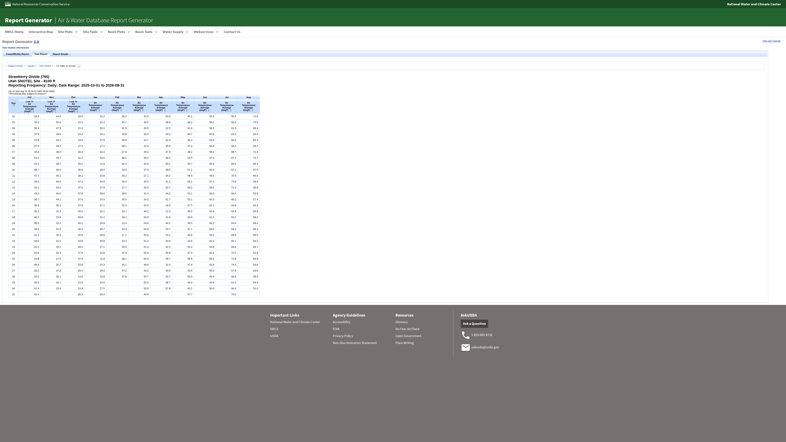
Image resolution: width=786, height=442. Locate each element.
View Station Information (15, 47)
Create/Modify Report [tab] (17, 54)
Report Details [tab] (60, 54)
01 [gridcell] (13, 116)
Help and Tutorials (772, 41)
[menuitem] (17, 66)
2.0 (36, 42)
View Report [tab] (40, 54)
